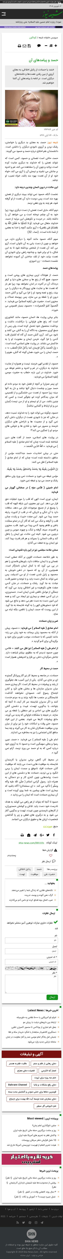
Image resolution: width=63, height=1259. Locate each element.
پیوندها (22, 1209)
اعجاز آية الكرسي (48, 1071)
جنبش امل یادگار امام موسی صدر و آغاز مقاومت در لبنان (31, 1037)
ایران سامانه (25, 1255)
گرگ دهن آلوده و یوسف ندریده (39, 895)
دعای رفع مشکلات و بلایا (45, 1085)
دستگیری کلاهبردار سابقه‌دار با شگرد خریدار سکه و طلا (32, 1032)
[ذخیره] (29, 46)
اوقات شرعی (57, 1216)
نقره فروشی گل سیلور (46, 1106)
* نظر (54, 973)
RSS (3, 1216)
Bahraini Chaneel (17, 1085)
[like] (31, 856)
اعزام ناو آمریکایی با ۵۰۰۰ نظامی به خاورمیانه (36, 1017)
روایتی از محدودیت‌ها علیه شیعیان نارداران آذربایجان (31, 1185)
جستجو (22, 1216)
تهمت (22, 874)
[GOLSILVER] (31, 1159)
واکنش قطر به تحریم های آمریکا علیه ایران (37, 1135)
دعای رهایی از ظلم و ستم (44, 1064)
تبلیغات (45, 1216)
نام (56, 936)
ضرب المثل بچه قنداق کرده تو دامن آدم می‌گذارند (31, 900)
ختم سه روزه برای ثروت (45, 1078)
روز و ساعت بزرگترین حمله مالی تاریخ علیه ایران (34, 1130)
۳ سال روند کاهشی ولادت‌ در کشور (37, 1192)
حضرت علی (49, 874)
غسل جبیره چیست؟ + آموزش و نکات (35, 1197)
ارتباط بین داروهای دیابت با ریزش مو (39, 1022)
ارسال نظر (46, 862)
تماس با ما (43, 1209)
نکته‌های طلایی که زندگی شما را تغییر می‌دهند (32, 890)
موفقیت (34, 874)
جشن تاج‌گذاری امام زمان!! (44, 1125)
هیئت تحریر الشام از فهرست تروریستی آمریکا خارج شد (31, 1145)
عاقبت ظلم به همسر (18, 1064)
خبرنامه (12, 1216)
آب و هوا (11, 1209)
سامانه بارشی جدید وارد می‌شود (42, 1042)
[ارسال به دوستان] (24, 46)
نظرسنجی (33, 1216)
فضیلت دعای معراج (26, 1071)
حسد (39, 869)
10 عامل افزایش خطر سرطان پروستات (39, 1140)
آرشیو (31, 1209)
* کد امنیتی (52, 957)
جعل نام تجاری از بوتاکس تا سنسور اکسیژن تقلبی (33, 1027)
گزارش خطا (48, 850)
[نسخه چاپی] (19, 46)
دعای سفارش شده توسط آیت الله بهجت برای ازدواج (32, 1099)
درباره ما (54, 1209)
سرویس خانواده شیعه (48, 38)
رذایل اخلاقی (25, 869)
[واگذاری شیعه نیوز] (31, 27)
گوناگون (32, 38)
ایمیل (54, 946)
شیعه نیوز (53, 142)
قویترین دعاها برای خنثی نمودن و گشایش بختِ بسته (32, 1092)
